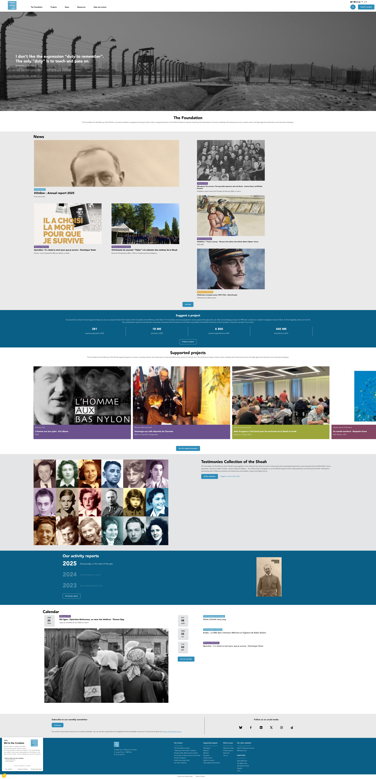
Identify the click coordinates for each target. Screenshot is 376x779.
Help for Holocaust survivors (245, 748)
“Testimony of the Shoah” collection (185, 751)
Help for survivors (208, 760)
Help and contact (100, 7)
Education (206, 755)
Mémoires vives (242, 751)
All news (188, 304)
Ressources (81, 7)
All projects (206, 748)
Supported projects (210, 743)
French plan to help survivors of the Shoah (187, 755)
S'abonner (57, 725)
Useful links (241, 755)
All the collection (209, 476)
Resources (226, 753)
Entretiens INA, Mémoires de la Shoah (186, 753)
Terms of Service (200, 776)
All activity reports (71, 596)
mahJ (238, 771)
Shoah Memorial (242, 761)
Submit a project (366, 7)
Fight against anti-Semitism (211, 763)
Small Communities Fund (181, 760)
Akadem (239, 768)
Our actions (178, 743)
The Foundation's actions (182, 748)
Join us (225, 755)
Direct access (228, 743)
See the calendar (186, 659)
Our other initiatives (180, 763)
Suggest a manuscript (229, 476)
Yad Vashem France (243, 766)
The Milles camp (242, 763)
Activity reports (228, 751)
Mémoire (206, 753)
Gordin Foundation (180, 758)
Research (206, 751)
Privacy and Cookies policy (172, 731)
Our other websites (244, 743)
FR (362, 2)
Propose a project (188, 342)
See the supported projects (188, 448)
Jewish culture (207, 758)
